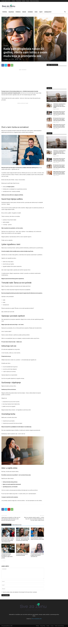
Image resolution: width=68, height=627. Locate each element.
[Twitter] (6, 65)
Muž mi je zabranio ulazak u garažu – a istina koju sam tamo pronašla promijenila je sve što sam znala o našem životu (34, 519)
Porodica (18, 11)
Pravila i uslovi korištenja (34, 0)
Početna (13, 0)
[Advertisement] (23, 79)
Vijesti (40, 11)
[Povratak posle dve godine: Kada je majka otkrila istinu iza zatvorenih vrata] (37, 548)
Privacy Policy (18, 0)
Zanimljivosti (47, 11)
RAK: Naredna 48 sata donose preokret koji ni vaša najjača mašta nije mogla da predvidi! (59, 113)
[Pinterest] (9, 65)
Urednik (6, 59)
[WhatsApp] (12, 65)
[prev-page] (2, 560)
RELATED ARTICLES (6, 524)
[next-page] (4, 560)
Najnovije (11, 11)
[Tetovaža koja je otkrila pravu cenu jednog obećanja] (22, 548)
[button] (65, 12)
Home (2, 15)
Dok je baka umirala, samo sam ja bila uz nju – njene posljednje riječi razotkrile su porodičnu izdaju (22, 539)
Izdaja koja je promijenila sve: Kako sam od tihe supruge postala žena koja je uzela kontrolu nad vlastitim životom (10, 519)
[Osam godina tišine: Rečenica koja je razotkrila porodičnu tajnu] (37, 532)
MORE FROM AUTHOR (16, 524)
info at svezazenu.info (37, 618)
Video (36, 11)
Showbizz (30, 11)
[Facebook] (2, 65)
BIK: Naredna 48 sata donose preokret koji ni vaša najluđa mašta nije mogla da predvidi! (59, 119)
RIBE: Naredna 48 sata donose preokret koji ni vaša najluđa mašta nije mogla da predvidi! (59, 126)
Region (24, 11)
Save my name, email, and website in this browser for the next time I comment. (20, 592)
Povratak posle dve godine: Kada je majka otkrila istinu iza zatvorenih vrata (37, 555)
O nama (27, 0)
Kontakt (23, 0)
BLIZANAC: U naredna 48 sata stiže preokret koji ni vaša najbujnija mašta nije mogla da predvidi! (55, 143)
